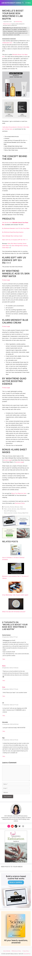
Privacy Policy (25, 951)
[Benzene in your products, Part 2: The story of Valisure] (16, 573)
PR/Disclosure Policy (16, 951)
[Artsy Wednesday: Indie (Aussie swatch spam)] (15, 591)
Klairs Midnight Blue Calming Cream (12, 236)
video (18, 509)
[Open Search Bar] (22, 3)
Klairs (5, 509)
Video (21, 507)
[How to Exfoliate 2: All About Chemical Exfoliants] (16, 554)
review (9, 509)
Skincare (17, 507)
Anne (3, 687)
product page (7, 460)
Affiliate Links (6, 38)
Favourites (7, 507)
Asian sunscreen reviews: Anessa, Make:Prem (16, 513)
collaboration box (7, 42)
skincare (14, 509)
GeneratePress (26, 953)
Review (12, 507)
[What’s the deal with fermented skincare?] (15, 608)
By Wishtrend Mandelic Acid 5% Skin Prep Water (15, 228)
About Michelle (6, 951)
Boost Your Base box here (19, 493)
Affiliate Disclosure (7, 23)
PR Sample (13, 38)
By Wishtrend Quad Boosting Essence (12, 232)
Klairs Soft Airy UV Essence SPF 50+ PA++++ (15, 239)
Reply (4, 659)
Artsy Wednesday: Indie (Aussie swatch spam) (15, 595)
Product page (6, 280)
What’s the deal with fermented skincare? (13, 611)
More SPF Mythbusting (10, 511)
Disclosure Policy (20, 503)
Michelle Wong (18, 21)
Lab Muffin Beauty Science (11, 3)
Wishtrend (23, 509)
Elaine (4, 666)
